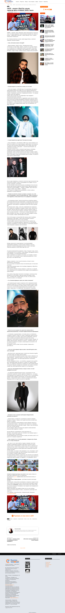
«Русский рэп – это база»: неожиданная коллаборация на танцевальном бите (49, 59)
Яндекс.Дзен (48, 562)
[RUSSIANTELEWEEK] (9, 1)
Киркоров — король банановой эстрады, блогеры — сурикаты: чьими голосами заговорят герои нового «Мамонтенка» (49, 26)
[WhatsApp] (22, 523)
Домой (8, 4)
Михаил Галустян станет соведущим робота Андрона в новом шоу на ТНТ (50, 36)
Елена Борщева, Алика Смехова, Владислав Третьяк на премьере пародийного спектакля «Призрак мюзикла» (49, 31)
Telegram (47, 565)
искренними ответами (11, 493)
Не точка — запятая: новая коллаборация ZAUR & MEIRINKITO (13, 540)
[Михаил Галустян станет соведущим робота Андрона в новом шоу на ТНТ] (42, 36)
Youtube (47, 566)
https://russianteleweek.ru (9, 584)
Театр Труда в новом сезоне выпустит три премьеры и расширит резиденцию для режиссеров (50, 40)
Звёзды (11, 4)
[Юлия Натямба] (11, 531)
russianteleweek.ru (9, 2)
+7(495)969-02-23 (13, 577)
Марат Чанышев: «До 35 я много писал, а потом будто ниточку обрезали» (49, 63)
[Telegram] (20, 523)
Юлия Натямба (18, 528)
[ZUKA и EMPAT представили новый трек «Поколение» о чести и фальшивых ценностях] (42, 49)
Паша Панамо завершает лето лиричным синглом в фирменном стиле (49, 54)
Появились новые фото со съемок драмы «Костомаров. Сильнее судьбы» (47, 20)
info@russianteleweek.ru (14, 597)
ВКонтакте (47, 563)
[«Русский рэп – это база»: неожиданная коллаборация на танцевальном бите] (42, 59)
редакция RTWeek (43, 22)
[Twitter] (18, 523)
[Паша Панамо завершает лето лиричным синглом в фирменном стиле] (42, 54)
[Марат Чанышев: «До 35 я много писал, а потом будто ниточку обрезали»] (42, 63)
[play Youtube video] (22, 21)
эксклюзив (8, 520)
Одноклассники (48, 564)
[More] (25, 523)
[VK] (16, 523)
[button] (59, 2)
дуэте (15, 476)
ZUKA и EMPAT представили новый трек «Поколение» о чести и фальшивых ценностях (49, 50)
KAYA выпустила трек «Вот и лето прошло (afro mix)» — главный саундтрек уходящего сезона (49, 45)
